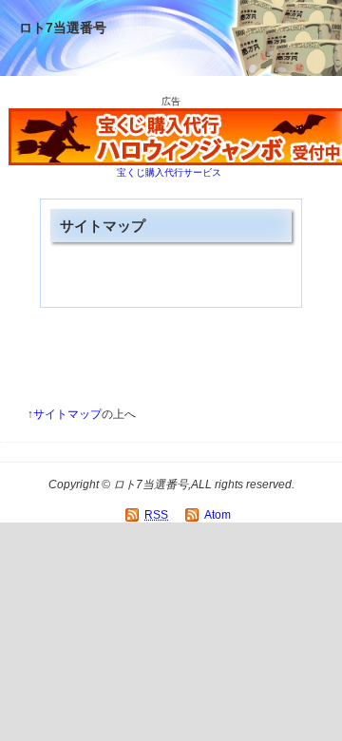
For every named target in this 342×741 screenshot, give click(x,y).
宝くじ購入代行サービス (169, 172)
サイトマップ (67, 414)
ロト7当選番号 (62, 27)
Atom (217, 515)
